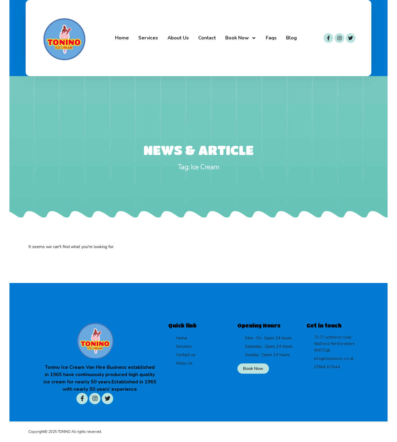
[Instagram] (339, 38)
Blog (291, 38)
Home (122, 38)
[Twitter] (350, 38)
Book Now (237, 38)
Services (148, 38)
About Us (178, 38)
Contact (207, 38)
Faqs (271, 38)
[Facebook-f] (328, 38)
